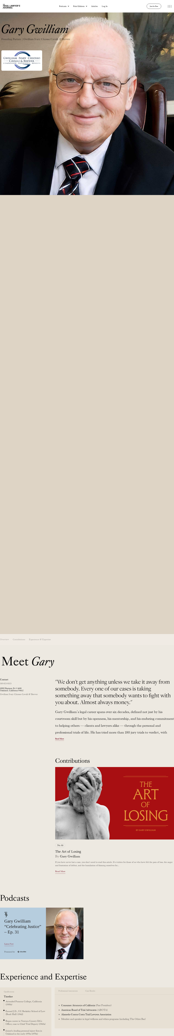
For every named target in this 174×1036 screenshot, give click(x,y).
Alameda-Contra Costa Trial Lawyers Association (86, 1014)
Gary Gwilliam (70, 856)
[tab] (68, 991)
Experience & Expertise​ (40, 639)
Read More (59, 738)
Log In (105, 6)
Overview (4, 639)
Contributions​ (19, 639)
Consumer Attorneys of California (78, 1005)
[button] (64, 6)
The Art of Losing (68, 851)
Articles (94, 6)
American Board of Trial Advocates (79, 1009)
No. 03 (60, 845)
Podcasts (62, 6)
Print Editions (79, 6)
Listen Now (9, 944)
